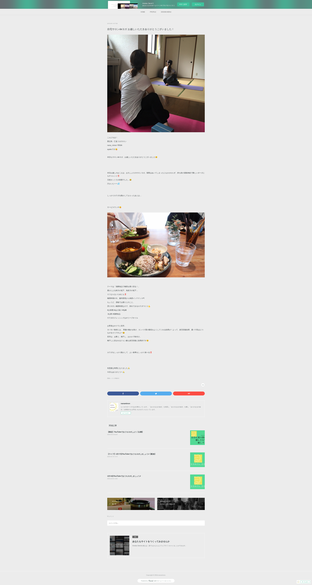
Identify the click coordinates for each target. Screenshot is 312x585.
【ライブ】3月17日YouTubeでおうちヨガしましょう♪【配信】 (131, 454)
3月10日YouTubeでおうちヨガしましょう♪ (124, 476)
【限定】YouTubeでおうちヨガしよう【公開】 (125, 432)
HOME (143, 12)
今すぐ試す (183, 4)
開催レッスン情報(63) (113, 378)
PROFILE (153, 12)
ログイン (198, 4)
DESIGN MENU (166, 12)
